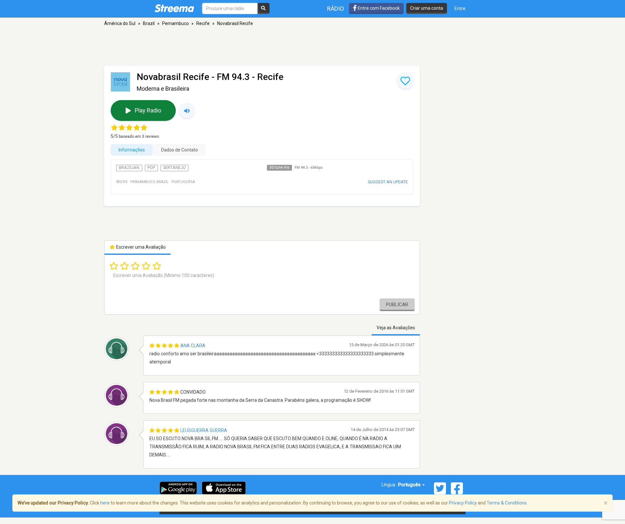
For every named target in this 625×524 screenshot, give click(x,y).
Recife (203, 23)
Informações (131, 149)
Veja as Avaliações (396, 327)
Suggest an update (388, 181)
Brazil (149, 23)
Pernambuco (175, 23)
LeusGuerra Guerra (203, 430)
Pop (151, 167)
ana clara (192, 345)
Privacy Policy (463, 502)
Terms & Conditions (507, 502)
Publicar (397, 305)
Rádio (335, 8)
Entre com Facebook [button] (378, 8)
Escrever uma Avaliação (140, 247)
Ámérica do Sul (119, 23)
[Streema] (174, 8)
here (105, 502)
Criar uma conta (426, 8)
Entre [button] (459, 8)
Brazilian (129, 167)
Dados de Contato (179, 149)
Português (410, 484)
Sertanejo (174, 167)
